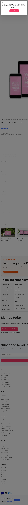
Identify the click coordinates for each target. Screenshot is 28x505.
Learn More (14, 10)
